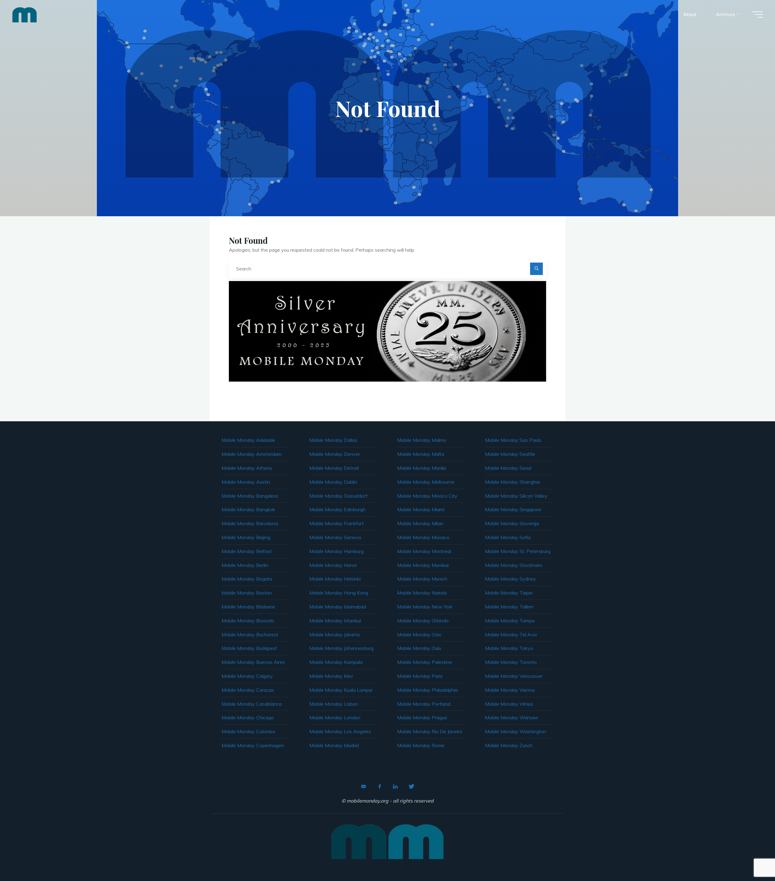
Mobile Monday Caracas (248, 690)
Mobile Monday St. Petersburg (517, 551)
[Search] (536, 269)
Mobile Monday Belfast (247, 551)
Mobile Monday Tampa (510, 621)
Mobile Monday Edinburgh (337, 509)
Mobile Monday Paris (420, 676)
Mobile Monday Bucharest (250, 634)
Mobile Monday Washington (515, 731)
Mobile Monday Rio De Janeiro (429, 731)
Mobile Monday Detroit (334, 468)
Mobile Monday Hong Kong (338, 593)
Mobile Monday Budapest (249, 648)
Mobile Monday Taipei (509, 593)
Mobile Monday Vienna (510, 690)
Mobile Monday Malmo (421, 440)
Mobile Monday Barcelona (250, 523)
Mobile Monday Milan (420, 523)
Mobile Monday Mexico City (427, 496)
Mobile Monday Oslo (419, 634)
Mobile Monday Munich (422, 579)
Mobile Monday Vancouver (513, 676)
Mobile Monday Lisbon (333, 704)
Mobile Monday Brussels (248, 621)
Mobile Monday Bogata (247, 579)
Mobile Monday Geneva (335, 537)
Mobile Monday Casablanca (252, 704)
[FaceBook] (379, 786)
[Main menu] (757, 15)
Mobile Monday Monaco (423, 537)
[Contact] (363, 786)
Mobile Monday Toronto (511, 662)
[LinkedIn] (395, 786)
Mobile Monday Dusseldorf (338, 496)
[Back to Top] (751, 857)
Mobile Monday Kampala (336, 662)
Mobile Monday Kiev (331, 676)
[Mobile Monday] (24, 14)
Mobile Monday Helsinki (335, 579)
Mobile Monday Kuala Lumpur (341, 690)
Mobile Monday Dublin (333, 482)
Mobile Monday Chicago (248, 717)
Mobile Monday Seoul (508, 468)
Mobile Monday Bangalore (250, 496)
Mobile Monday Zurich (509, 745)
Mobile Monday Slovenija (512, 523)
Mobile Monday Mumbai (423, 565)
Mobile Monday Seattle (510, 454)
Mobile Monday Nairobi (422, 593)
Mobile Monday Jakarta (334, 634)
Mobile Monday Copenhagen (253, 745)
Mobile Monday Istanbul (335, 621)
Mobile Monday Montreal (424, 551)
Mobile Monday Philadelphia (427, 690)
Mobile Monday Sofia (508, 537)
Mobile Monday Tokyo (509, 648)
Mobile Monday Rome (420, 745)
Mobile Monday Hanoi (333, 565)
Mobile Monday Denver (334, 454)
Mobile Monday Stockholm (513, 565)
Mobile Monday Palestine (424, 662)
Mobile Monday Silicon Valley (516, 496)
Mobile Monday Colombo (248, 731)
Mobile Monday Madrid (334, 745)
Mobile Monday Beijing (246, 537)
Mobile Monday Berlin (245, 565)
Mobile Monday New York (425, 607)
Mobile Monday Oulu (419, 648)
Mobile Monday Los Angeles (340, 731)
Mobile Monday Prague (422, 717)
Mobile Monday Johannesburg (341, 648)
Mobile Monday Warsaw (511, 717)
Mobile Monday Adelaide (248, 440)
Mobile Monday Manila (421, 468)
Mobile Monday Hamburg (336, 551)
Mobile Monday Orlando (423, 621)
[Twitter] (411, 786)
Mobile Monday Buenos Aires (253, 662)
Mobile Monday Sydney (510, 579)
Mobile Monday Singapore (513, 509)
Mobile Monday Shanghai (512, 482)
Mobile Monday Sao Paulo (513, 440)
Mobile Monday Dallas (333, 440)
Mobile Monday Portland (423, 704)
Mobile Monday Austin (246, 482)
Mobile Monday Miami (420, 509)
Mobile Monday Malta (420, 454)
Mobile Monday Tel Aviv (511, 634)
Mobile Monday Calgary (247, 676)
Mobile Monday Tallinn (509, 607)
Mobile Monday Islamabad (337, 607)
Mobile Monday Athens (247, 468)
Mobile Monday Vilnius (509, 704)
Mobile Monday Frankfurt (336, 523)
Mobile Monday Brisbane (248, 607)
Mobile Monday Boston (247, 593)
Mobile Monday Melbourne (425, 482)
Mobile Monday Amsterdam (252, 454)
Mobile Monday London (334, 717)
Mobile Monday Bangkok (248, 509)
